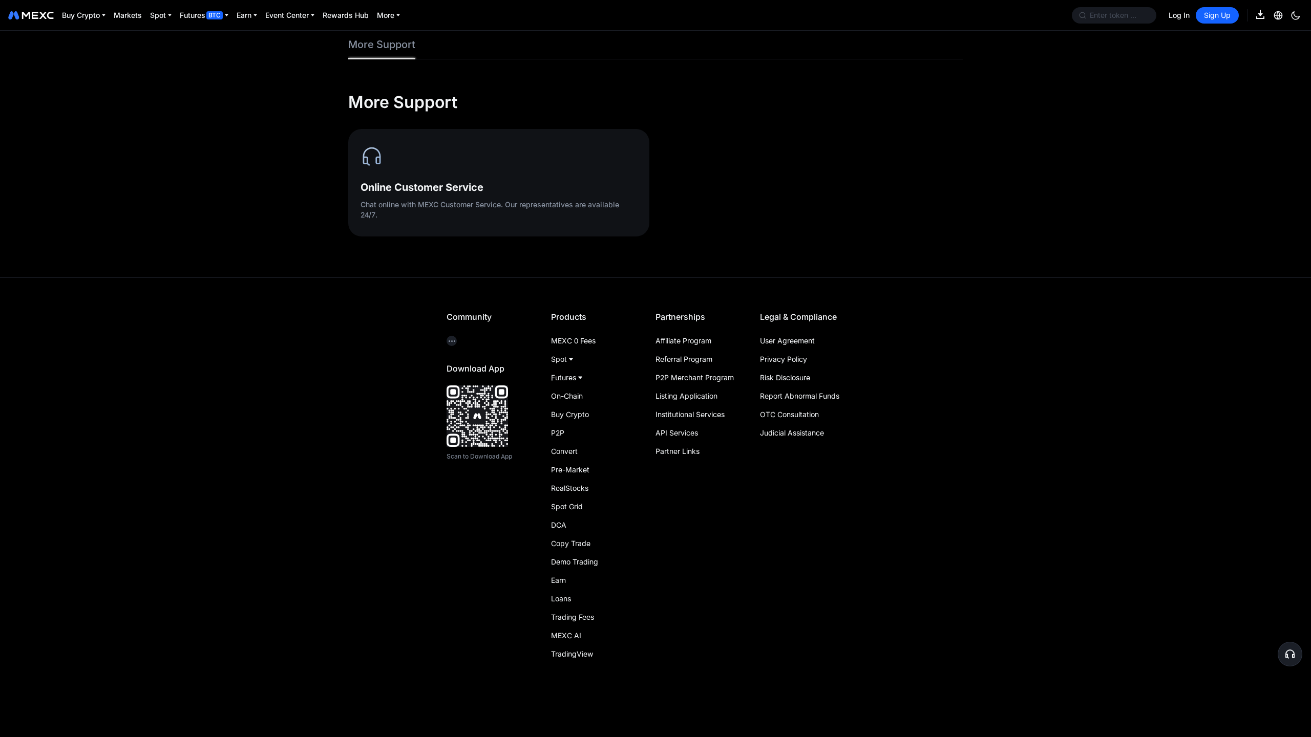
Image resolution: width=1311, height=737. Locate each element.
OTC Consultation (789, 414)
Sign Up (1217, 15)
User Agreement (787, 340)
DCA (558, 525)
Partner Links (678, 451)
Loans (561, 598)
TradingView (572, 653)
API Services (677, 432)
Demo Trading (574, 561)
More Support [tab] (381, 44)
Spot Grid (567, 506)
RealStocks (569, 488)
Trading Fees (572, 617)
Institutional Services (690, 414)
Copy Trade (570, 543)
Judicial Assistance (792, 432)
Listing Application (686, 396)
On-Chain (567, 396)
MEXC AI (566, 635)
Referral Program (684, 359)
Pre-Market (570, 469)
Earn (558, 580)
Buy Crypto (570, 414)
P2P (557, 432)
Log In (1179, 15)
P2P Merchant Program (695, 377)
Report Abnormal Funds (799, 396)
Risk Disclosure (785, 377)
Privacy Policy (783, 359)
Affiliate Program (683, 340)
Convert (564, 451)
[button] (1290, 654)
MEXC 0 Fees (573, 340)
